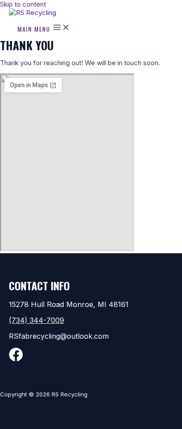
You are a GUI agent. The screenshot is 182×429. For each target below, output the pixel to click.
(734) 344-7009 (36, 320)
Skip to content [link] (23, 4)
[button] (91, 320)
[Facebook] (16, 359)
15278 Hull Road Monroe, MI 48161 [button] (69, 304)
